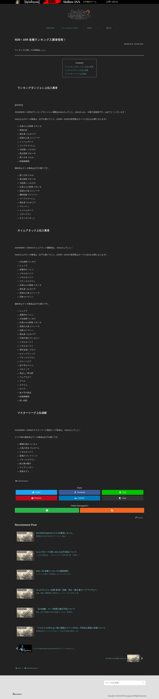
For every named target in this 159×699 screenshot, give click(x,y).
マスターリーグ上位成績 (76, 74)
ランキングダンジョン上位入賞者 (80, 67)
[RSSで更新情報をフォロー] (112, 510)
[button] (143, 682)
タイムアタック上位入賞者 (77, 70)
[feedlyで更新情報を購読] (47, 510)
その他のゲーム (89, 2)
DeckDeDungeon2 (22, 481)
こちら (43, 50)
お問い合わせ (112, 2)
